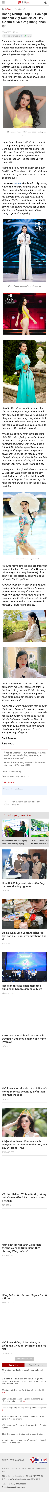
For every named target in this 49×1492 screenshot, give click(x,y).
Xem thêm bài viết (24, 1359)
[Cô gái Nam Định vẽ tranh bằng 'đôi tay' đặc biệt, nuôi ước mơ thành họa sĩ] (24, 914)
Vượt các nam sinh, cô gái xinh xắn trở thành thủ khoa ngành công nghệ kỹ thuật (24, 1038)
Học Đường (7, 1256)
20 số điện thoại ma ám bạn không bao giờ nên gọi (23, 1434)
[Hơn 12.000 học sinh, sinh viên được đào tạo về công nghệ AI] (24, 864)
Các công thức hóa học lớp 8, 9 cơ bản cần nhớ (21, 1390)
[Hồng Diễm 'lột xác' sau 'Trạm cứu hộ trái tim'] (24, 1276)
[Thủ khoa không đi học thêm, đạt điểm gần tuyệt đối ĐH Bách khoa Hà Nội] (24, 1323)
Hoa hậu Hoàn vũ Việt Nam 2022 (15, 777)
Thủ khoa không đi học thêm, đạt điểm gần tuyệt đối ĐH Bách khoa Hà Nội (24, 1345)
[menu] (3, 2)
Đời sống (6, 944)
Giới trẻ (8, 9)
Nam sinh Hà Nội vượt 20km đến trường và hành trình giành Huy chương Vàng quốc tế (21, 1248)
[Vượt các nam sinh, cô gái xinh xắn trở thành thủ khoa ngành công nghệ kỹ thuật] (24, 1016)
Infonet (17, 183)
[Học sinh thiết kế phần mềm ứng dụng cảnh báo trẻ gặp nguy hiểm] (24, 967)
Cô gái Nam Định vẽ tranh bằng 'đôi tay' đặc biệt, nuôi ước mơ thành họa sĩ (24, 936)
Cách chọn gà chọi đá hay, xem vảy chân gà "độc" (23, 1407)
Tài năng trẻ (20, 9)
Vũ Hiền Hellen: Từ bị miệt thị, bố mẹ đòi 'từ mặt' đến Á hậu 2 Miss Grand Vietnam (24, 1197)
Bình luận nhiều (36, 1365)
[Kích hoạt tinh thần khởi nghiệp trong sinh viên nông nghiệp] (15, 828)
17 (23, 1401)
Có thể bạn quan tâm (16, 815)
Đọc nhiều (13, 1365)
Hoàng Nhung (16, 772)
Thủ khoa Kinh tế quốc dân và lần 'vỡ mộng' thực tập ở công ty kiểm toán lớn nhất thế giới (24, 1091)
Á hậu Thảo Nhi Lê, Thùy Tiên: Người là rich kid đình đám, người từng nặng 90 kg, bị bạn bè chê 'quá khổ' (25, 755)
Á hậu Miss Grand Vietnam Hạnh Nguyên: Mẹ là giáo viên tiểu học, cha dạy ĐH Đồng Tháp (24, 1144)
